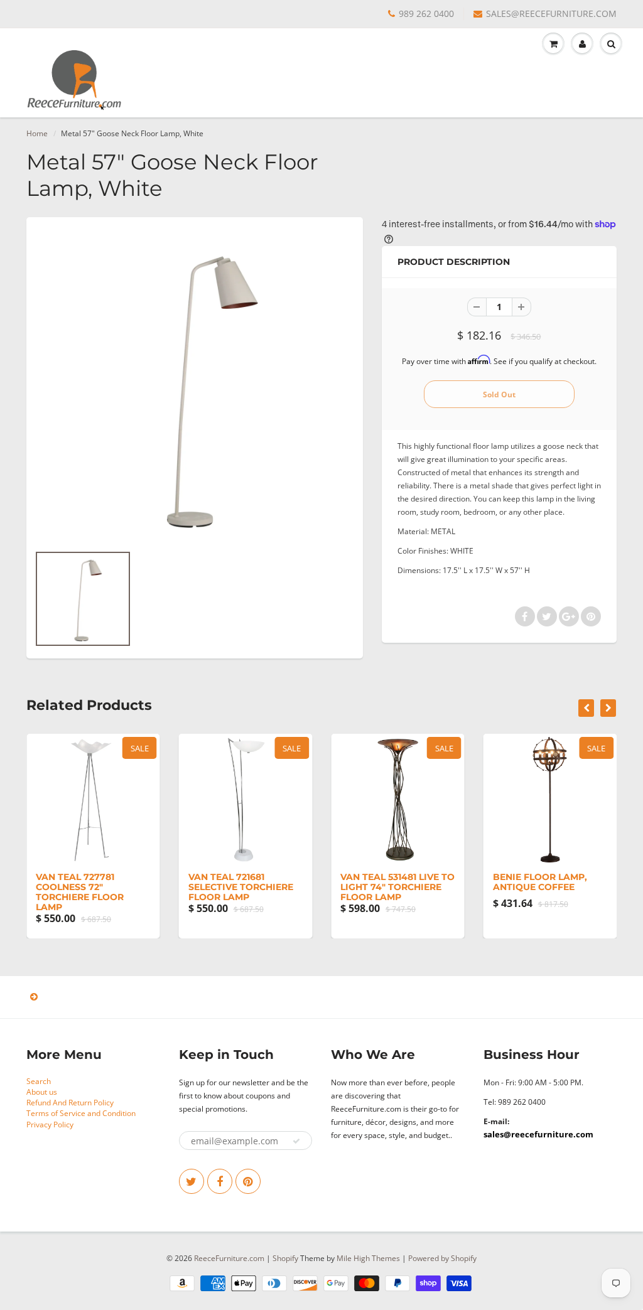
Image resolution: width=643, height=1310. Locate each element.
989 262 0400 (426, 13)
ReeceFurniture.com (229, 1258)
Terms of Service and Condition (81, 1113)
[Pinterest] (248, 1181)
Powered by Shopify (442, 1258)
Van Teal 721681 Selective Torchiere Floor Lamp (240, 887)
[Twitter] (191, 1181)
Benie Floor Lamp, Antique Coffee (540, 882)
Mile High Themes (368, 1258)
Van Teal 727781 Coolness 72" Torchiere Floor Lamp (80, 892)
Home (37, 133)
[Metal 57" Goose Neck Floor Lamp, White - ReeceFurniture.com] (195, 387)
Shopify (285, 1258)
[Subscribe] (296, 1141)
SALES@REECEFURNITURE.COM (551, 13)
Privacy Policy (49, 1124)
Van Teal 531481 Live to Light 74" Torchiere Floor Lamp (397, 887)
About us (41, 1092)
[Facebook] (219, 1181)
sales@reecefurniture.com (538, 1134)
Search (38, 1081)
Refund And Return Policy (70, 1102)
